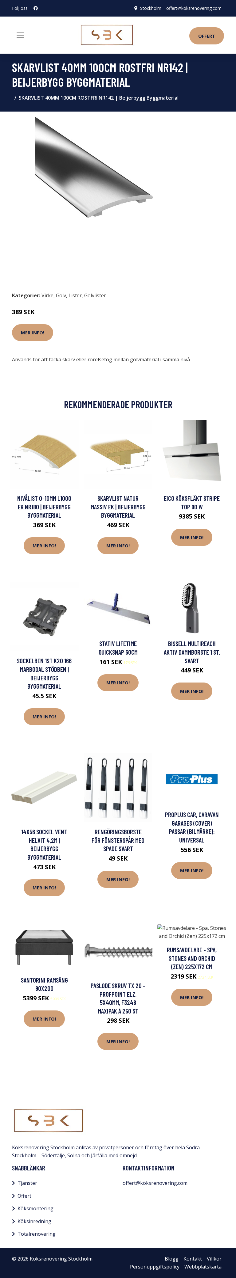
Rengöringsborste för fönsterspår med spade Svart (118, 840)
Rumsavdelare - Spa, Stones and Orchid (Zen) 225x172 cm (192, 958)
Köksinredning (34, 1221)
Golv (61, 295)
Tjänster (27, 1183)
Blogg (172, 1258)
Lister (75, 295)
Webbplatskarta (203, 1266)
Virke (47, 295)
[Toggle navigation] (20, 35)
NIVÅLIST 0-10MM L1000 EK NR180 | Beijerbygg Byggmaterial (44, 506)
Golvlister (95, 295)
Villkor (214, 1258)
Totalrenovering (37, 1233)
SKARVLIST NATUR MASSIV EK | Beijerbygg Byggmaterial (118, 506)
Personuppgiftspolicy (154, 1266)
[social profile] (35, 8)
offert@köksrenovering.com (194, 8)
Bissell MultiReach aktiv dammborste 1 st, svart (192, 652)
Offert (206, 36)
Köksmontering (35, 1208)
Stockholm (150, 8)
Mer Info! (32, 332)
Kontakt (192, 1258)
